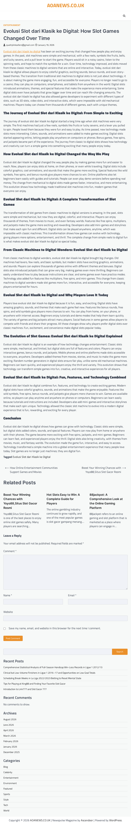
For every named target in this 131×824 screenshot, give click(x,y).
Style (6, 799)
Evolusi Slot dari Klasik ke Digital (31, 457)
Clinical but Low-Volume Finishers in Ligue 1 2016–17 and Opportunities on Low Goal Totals (49, 672)
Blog (5, 767)
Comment (10, 551)
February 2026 (10, 741)
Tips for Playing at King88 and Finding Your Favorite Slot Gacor (34, 683)
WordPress (115, 820)
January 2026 (10, 746)
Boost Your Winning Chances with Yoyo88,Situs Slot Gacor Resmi (20, 501)
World (6, 810)
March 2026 (9, 735)
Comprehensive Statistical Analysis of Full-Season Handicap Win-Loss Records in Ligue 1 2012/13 (52, 667)
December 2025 (11, 752)
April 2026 (8, 730)
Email (72, 595)
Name (7, 595)
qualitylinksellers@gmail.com (20, 45)
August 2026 (9, 719)
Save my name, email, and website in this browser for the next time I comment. (55, 628)
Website (8, 612)
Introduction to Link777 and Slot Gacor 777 (25, 689)
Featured (7, 788)
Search (120, 651)
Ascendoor (87, 820)
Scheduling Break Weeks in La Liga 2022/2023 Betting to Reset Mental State (42, 678)
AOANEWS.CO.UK (65, 5)
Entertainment (11, 25)
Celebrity (7, 772)
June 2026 (8, 725)
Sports (6, 794)
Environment (10, 783)
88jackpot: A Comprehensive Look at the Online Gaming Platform (106, 501)
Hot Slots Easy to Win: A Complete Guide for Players (63, 499)
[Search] (124, 15)
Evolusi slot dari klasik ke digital (21, 51)
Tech (5, 805)
